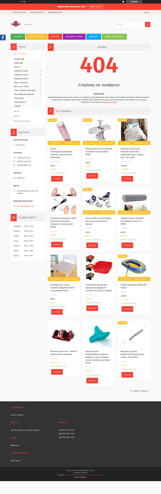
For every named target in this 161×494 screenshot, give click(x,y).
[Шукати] (147, 24)
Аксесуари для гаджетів (24, 94)
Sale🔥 (17, 67)
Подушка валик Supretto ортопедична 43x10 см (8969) (132, 221)
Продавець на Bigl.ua (80, 473)
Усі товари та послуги (139, 391)
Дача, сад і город (21, 86)
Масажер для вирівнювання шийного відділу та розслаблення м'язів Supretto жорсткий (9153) (98, 357)
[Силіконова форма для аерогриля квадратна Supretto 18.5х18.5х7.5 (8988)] (99, 268)
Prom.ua (92, 470)
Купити (58, 179)
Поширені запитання (21, 121)
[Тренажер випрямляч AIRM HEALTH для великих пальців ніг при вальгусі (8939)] (64, 201)
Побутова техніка (110, 102)
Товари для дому (21, 71)
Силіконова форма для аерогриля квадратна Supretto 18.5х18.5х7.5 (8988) (99, 288)
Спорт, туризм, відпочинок (25, 90)
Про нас (55, 37)
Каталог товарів (36, 37)
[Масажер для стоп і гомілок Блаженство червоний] (64, 334)
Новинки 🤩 (19, 59)
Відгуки (16, 116)
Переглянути (95, 7)
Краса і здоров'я (21, 82)
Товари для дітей (21, 79)
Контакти (93, 37)
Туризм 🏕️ (18, 63)
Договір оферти (17, 415)
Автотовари (19, 98)
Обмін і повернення (114, 37)
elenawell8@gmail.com (25, 206)
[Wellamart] (16, 29)
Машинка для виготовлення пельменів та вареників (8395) (99, 152)
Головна (18, 37)
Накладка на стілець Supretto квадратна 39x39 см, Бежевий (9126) (62, 288)
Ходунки (17, 106)
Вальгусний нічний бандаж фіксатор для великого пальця (98, 221)
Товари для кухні (21, 75)
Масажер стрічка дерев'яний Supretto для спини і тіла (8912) (132, 354)
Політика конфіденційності (94, 475)
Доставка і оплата (74, 37)
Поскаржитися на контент (74, 475)
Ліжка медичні (20, 102)
